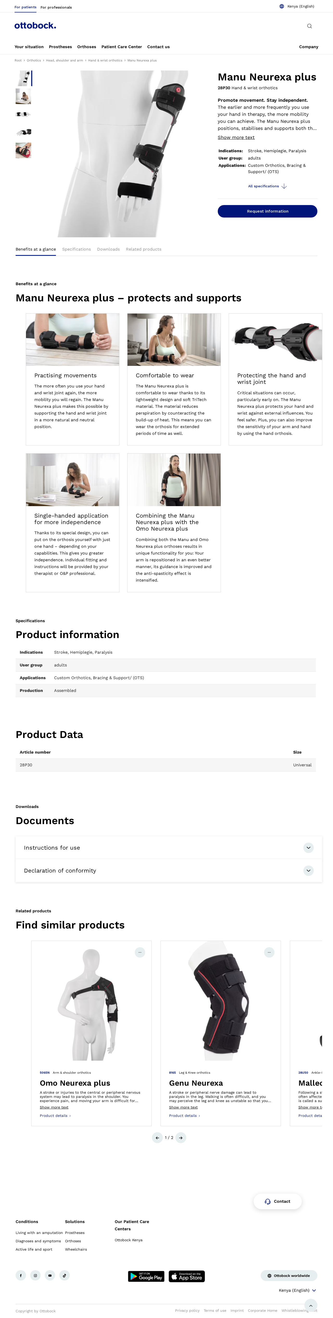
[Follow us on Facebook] (21, 1275)
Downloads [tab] (108, 249)
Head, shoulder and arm (64, 60)
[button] (157, 1137)
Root (18, 60)
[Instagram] (35, 1275)
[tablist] (166, 251)
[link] (29, 47)
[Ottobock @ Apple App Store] (187, 1276)
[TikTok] (64, 1275)
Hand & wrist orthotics (105, 60)
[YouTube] (50, 1275)
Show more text (236, 137)
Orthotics (34, 60)
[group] (91, 1033)
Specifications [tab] (76, 249)
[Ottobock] (35, 26)
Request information (268, 211)
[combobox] (296, 6)
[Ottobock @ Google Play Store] (146, 1276)
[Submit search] (309, 26)
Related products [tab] (143, 249)
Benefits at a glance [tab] (36, 249)
